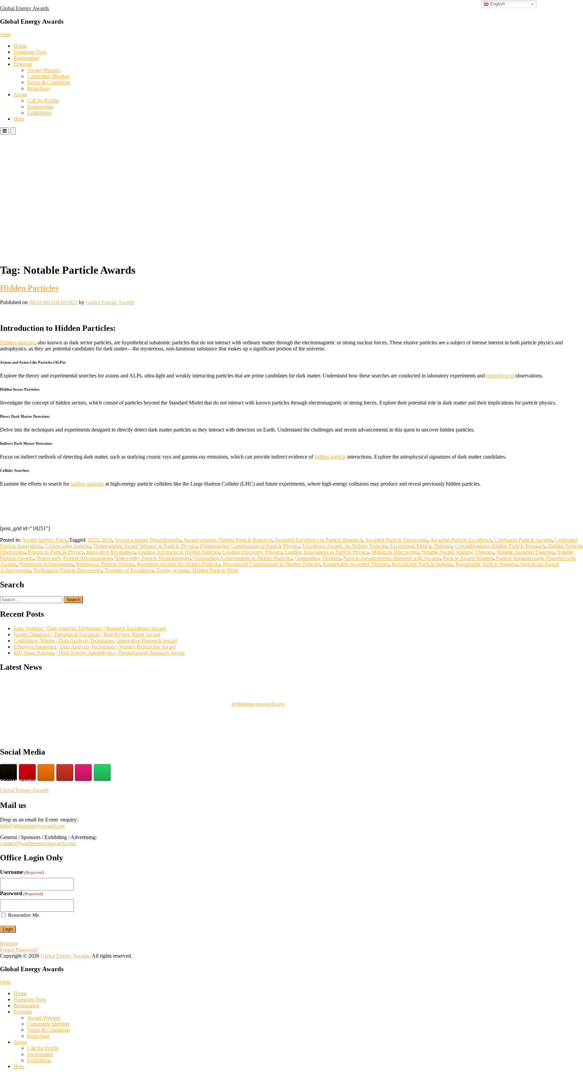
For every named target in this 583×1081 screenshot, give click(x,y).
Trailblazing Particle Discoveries (67, 570)
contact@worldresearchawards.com (38, 843)
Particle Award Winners (468, 558)
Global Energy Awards (24, 8)
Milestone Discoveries (395, 552)
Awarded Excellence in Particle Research (318, 540)
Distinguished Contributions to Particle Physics (250, 546)
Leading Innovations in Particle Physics (327, 552)
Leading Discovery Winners (252, 552)
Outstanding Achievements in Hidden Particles (242, 558)
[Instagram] (83, 772)
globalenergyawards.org (258, 701)
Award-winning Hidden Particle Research (227, 540)
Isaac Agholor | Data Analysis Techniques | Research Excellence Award (89, 628)
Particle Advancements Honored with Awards (391, 558)
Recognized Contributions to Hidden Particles (271, 564)
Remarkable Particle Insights (422, 564)
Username (22, 872)
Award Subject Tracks (45, 540)
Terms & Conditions (48, 82)
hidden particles (87, 484)
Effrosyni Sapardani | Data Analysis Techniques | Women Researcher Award (94, 646)
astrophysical (500, 375)
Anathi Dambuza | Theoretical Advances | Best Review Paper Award (86, 634)
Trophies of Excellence (129, 570)
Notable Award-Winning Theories (457, 552)
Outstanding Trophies (317, 558)
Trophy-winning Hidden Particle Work (197, 570)
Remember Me (23, 915)
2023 (93, 540)
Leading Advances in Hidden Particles (179, 552)
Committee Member (48, 76)
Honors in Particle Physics (56, 552)
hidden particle (330, 457)
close (5, 34)
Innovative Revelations (110, 552)
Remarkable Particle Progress (486, 564)
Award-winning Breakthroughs (147, 540)
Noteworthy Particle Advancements (74, 558)
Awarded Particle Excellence (461, 540)
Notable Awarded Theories (525, 552)
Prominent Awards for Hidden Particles (178, 564)
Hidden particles (17, 342)
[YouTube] (64, 772)
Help (18, 119)
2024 (106, 540)
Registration (26, 58)
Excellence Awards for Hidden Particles (344, 546)
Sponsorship (40, 106)
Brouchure (38, 88)
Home (20, 46)
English (497, 3)
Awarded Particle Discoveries (396, 540)
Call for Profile (43, 100)
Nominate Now (30, 52)
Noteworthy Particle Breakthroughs (152, 558)
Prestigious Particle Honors (105, 564)
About (20, 94)
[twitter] (8, 772)
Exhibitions (39, 113)
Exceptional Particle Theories (421, 546)
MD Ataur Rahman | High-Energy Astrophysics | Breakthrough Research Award (99, 653)
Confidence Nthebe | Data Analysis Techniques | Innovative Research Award (95, 640)
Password (21, 893)
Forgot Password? (19, 950)
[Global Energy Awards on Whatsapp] (102, 772)
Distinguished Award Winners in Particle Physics (145, 546)
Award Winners (43, 70)
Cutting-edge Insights (67, 546)
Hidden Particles (29, 288)
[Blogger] (45, 772)
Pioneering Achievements (46, 564)
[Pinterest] (27, 772)
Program (22, 64)
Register (9, 944)
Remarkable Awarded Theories (356, 564)
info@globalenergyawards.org (32, 826)
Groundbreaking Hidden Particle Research (500, 546)
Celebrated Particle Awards (523, 540)
